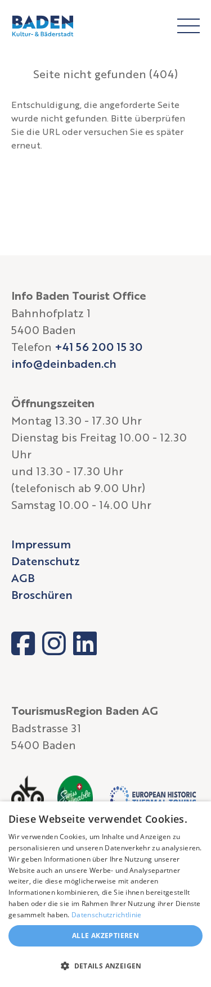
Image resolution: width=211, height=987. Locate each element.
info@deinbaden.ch (63, 363)
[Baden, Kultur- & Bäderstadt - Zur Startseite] (42, 26)
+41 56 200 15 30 (98, 346)
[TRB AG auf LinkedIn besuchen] (85, 643)
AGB (23, 577)
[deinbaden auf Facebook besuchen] (23, 643)
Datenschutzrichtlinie (106, 915)
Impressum (41, 544)
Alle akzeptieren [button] (105, 935)
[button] (105, 966)
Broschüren (42, 594)
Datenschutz (45, 561)
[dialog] (105, 894)
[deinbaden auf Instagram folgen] (54, 643)
